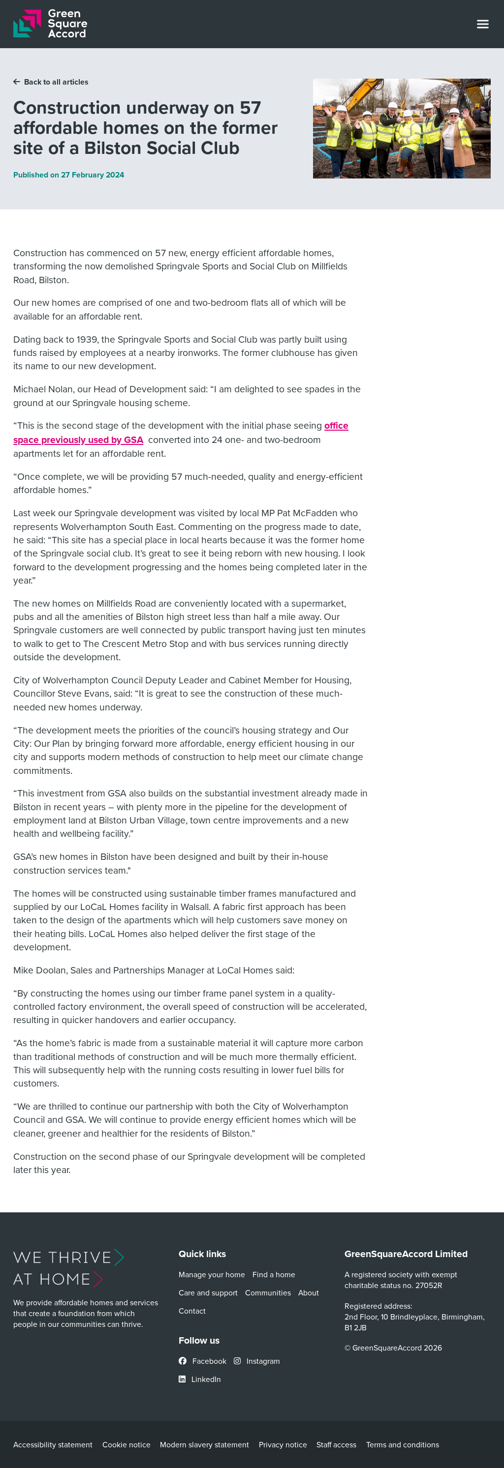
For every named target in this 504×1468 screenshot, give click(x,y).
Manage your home (212, 1274)
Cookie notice (126, 1444)
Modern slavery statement (204, 1444)
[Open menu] (483, 24)
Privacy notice (283, 1444)
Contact (192, 1310)
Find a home (273, 1274)
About (308, 1292)
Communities (268, 1292)
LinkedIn (205, 1379)
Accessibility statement (53, 1444)
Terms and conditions (402, 1444)
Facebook (208, 1360)
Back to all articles (56, 82)
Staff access (336, 1444)
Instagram (262, 1360)
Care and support (208, 1292)
